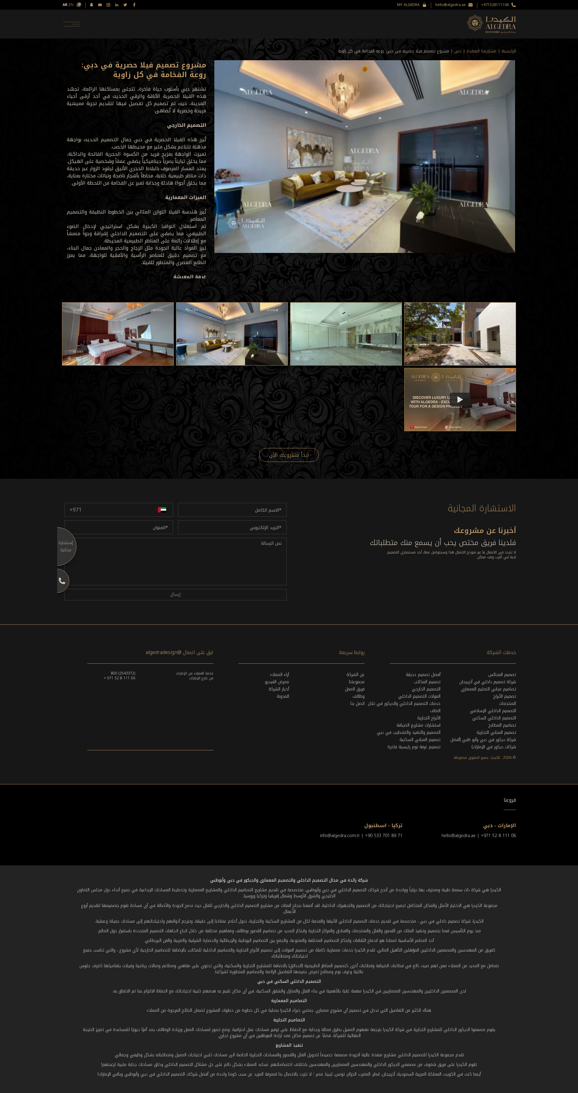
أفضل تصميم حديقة (423, 675)
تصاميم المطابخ (502, 725)
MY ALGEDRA (408, 5)
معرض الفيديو (277, 682)
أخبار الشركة (279, 689)
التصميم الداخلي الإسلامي (493, 711)
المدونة (283, 696)
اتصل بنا (357, 703)
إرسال (175, 594)
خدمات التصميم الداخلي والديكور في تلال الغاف (404, 707)
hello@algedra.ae (450, 5)
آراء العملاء (279, 675)
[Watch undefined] (460, 399)
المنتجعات (507, 703)
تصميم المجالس (502, 675)
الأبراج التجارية (428, 718)
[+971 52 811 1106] (57, 581)
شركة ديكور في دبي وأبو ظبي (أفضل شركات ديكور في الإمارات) (483, 743)
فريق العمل (355, 689)
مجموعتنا (357, 682)
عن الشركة (355, 675)
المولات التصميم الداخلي (419, 696)
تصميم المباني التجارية (496, 732)
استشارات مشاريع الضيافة (418, 725)
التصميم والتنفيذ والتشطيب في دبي (408, 732)
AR (65, 5)
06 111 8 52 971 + (119, 678)
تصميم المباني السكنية (419, 740)
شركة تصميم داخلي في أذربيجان (487, 682)
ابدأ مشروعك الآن (289, 455)
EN (71, 5)
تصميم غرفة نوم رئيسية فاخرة (413, 747)
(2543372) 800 (123, 673)
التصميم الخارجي (426, 689)
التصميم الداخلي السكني (494, 718)
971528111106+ (495, 5)
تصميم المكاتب (427, 682)
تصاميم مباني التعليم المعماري (488, 689)
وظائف (359, 696)
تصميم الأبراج (504, 696)
